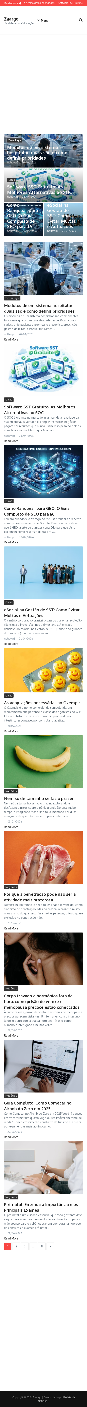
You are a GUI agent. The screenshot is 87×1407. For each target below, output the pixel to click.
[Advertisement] (43, 80)
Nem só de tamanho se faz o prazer (39, 798)
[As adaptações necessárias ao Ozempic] (43, 670)
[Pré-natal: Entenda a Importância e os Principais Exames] (43, 1167)
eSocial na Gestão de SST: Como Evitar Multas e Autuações (61, 215)
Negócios (11, 791)
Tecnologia (14, 140)
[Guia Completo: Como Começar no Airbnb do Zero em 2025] (43, 1066)
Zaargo (11, 19)
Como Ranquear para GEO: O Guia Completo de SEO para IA (22, 215)
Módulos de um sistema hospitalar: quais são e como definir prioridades (37, 152)
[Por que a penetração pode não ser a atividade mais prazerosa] (43, 857)
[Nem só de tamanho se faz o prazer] (43, 761)
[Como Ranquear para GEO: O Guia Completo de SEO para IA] (43, 471)
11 (42, 1246)
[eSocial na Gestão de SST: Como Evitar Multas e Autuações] (43, 572)
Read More (11, 339)
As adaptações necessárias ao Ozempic (42, 702)
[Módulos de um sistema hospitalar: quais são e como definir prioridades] (43, 268)
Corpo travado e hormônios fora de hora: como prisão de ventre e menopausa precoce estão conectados (42, 1001)
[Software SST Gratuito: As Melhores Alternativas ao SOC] (43, 370)
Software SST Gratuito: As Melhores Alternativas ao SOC (39, 189)
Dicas (11, 179)
